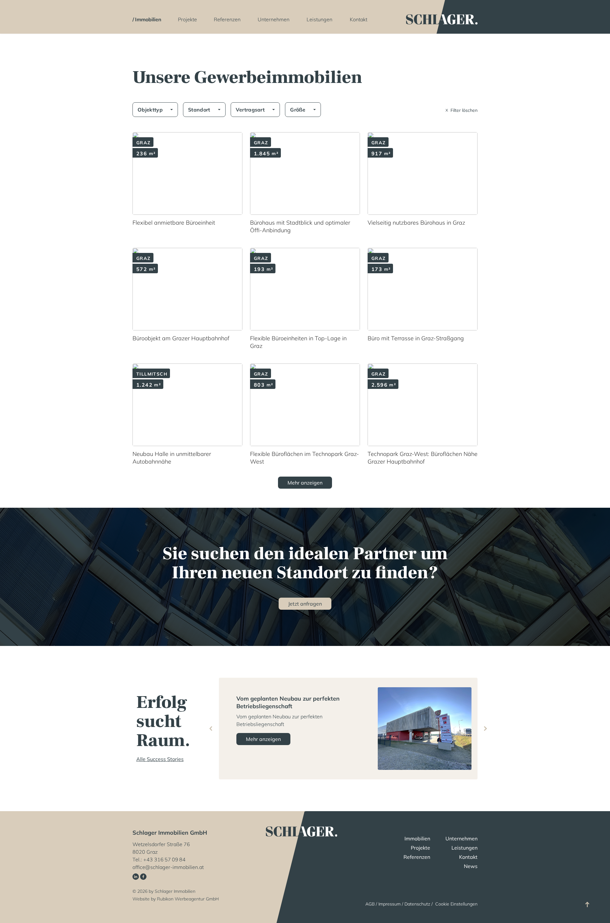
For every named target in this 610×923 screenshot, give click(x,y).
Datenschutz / (419, 904)
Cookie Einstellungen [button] (456, 904)
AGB (370, 904)
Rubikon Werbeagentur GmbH (188, 899)
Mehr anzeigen (263, 739)
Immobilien (148, 19)
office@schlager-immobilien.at (168, 867)
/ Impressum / (389, 904)
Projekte (187, 19)
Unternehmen (273, 19)
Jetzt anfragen (305, 604)
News (471, 866)
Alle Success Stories (160, 759)
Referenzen (227, 19)
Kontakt (358, 19)
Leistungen (319, 19)
